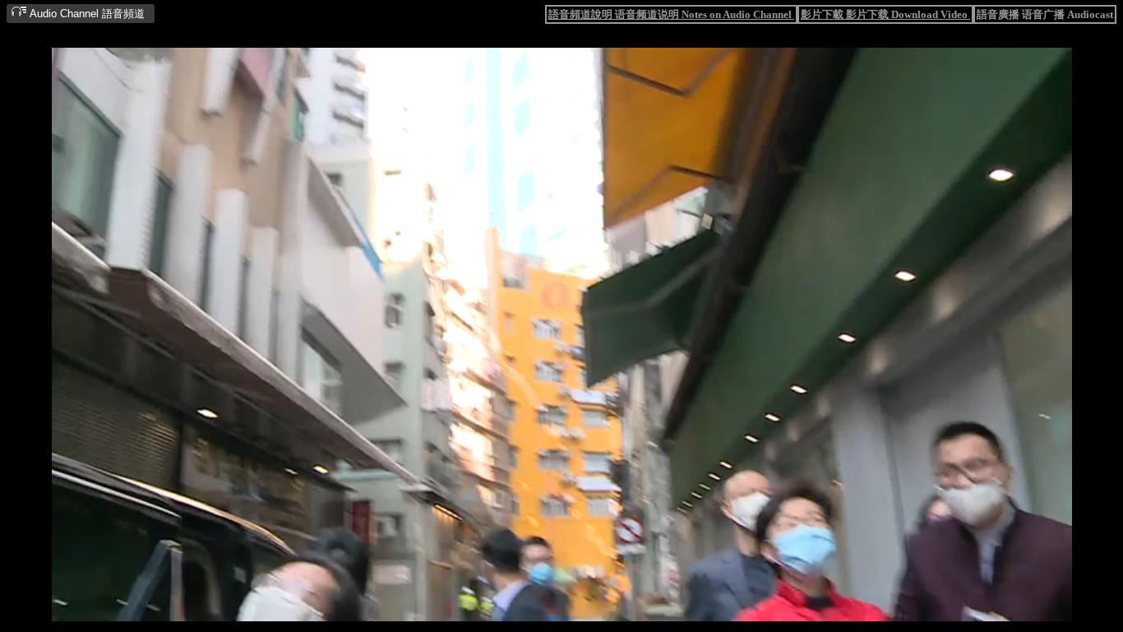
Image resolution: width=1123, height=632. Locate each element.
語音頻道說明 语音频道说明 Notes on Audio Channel (671, 14)
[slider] (511, 610)
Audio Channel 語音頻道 (86, 13)
